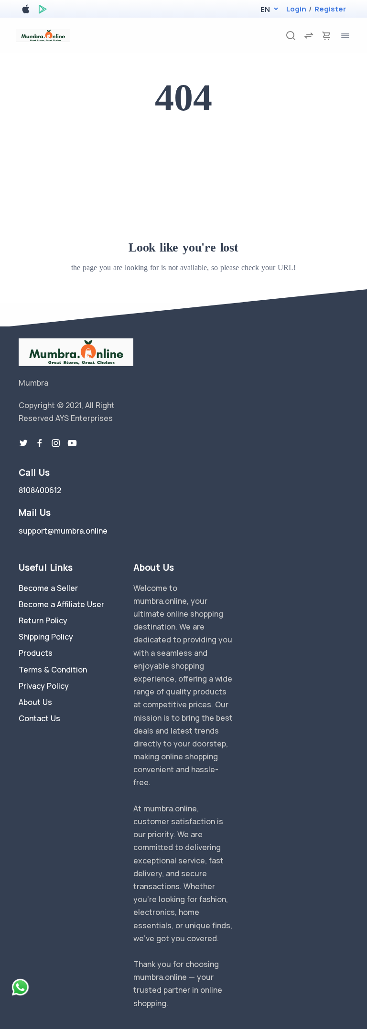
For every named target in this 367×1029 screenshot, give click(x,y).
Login (296, 9)
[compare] (308, 35)
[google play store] (42, 11)
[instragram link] (56, 443)
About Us (35, 702)
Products (36, 653)
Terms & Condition (53, 669)
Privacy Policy (44, 686)
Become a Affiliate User (61, 604)
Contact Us (39, 718)
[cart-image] (326, 35)
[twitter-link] (23, 443)
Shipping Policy (46, 636)
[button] (265, 9)
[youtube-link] (72, 443)
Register (330, 9)
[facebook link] (39, 443)
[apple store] (26, 11)
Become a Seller (48, 588)
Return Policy (43, 620)
